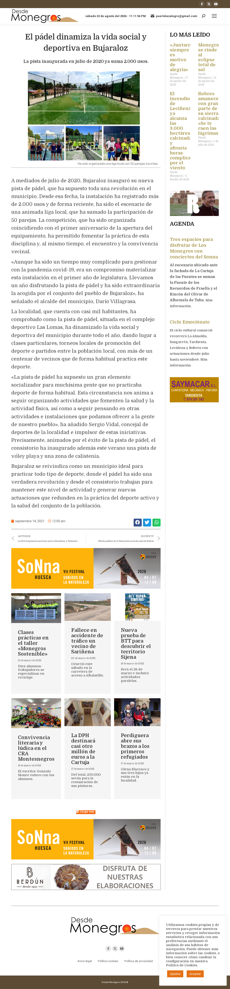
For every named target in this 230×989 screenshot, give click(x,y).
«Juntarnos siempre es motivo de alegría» (183, 57)
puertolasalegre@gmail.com (176, 16)
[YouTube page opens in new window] (216, 4)
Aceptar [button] (195, 974)
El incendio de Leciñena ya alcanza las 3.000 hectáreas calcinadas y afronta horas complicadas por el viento (184, 130)
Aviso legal (84, 961)
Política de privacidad (138, 961)
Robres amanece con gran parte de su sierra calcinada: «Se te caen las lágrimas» (209, 113)
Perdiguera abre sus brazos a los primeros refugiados (135, 746)
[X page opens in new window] (209, 4)
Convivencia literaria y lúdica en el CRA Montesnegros (36, 748)
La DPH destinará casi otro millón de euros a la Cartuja (83, 749)
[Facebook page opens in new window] (202, 4)
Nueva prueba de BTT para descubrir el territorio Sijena (136, 643)
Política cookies (108, 961)
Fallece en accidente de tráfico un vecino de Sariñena (87, 640)
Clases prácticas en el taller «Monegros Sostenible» (33, 643)
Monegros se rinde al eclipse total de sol (209, 57)
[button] (138, 522)
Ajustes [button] (175, 974)
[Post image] (36, 608)
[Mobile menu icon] (214, 15)
